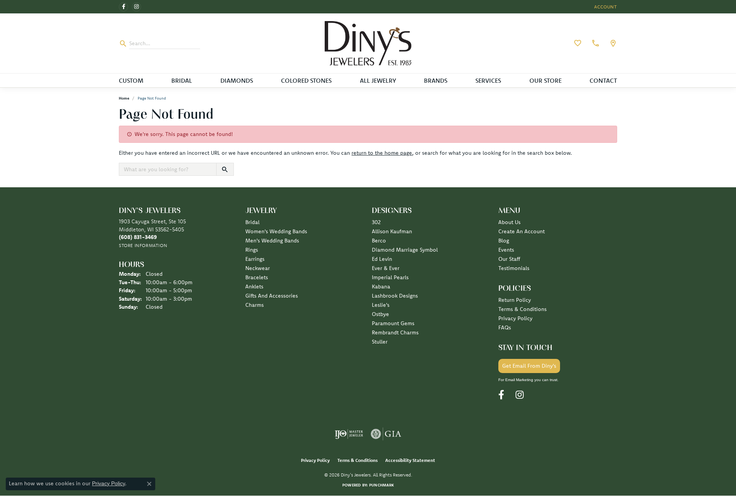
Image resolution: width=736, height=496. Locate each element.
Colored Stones (306, 80)
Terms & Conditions (522, 309)
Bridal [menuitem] (252, 222)
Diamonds (236, 80)
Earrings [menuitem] (254, 258)
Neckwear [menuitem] (257, 268)
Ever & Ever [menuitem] (385, 268)
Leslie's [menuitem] (380, 304)
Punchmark (381, 485)
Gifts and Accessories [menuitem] (271, 295)
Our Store (545, 80)
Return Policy (514, 299)
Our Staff (509, 258)
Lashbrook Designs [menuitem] (395, 295)
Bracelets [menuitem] (256, 277)
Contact (603, 80)
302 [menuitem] (376, 222)
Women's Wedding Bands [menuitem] (276, 231)
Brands (435, 80)
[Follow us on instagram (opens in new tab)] (136, 6)
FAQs (504, 327)
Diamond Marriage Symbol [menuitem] (405, 249)
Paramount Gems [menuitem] (393, 323)
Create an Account (521, 231)
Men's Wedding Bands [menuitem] (272, 240)
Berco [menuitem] (379, 240)
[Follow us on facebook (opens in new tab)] (123, 6)
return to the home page (382, 152)
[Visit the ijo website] (349, 434)
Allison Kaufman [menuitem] (392, 231)
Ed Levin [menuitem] (382, 258)
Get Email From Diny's (529, 365)
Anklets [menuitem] (254, 286)
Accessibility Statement (410, 460)
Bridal (181, 80)
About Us (509, 222)
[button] (605, 6)
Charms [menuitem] (254, 304)
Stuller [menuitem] (380, 341)
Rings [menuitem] (251, 249)
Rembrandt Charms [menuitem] (395, 332)
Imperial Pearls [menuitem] (390, 277)
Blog (503, 240)
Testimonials (513, 268)
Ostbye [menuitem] (380, 314)
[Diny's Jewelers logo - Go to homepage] (368, 43)
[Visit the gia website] (386, 434)
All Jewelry (378, 80)
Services (488, 80)
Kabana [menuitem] (381, 286)
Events (506, 249)
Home (124, 98)
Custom (131, 80)
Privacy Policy (515, 318)
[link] (595, 43)
